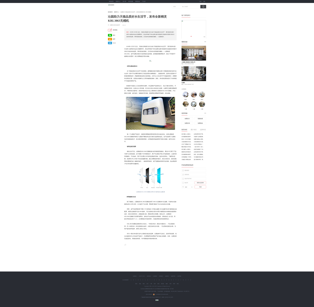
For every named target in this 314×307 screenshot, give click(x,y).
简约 (194, 99)
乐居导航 (179, 276)
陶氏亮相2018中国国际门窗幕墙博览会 (187, 146)
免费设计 (187, 118)
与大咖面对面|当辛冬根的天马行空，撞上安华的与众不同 (199, 157)
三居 (202, 109)
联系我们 (161, 276)
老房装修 (184, 113)
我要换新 (200, 118)
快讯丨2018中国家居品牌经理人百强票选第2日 (187, 139)
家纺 (178, 283)
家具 (136, 283)
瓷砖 (144, 283)
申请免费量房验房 (187, 165)
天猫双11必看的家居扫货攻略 (199, 136)
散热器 (162, 283)
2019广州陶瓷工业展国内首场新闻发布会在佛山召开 (187, 144)
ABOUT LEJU (142, 276)
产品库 (144, 1)
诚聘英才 (167, 276)
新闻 (174, 6)
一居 (185, 109)
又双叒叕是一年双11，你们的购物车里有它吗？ (187, 157)
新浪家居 (110, 12)
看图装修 (137, 1)
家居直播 (130, 1)
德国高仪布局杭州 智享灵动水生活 (187, 152)
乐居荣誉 (155, 276)
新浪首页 (149, 276)
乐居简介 (135, 276)
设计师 (124, 1)
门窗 (151, 283)
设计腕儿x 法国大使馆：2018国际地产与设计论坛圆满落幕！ (187, 134)
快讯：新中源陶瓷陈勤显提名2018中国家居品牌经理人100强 (199, 154)
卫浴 (147, 283)
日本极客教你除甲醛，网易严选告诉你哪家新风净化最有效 (187, 136)
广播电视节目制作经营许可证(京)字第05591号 (151, 297)
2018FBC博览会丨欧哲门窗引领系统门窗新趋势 (199, 144)
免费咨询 (187, 123)
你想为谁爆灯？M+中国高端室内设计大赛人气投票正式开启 (199, 149)
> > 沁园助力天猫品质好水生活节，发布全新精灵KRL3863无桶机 (129, 12)
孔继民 (183, 82)
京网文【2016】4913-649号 (167, 297)
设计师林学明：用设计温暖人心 (199, 159)
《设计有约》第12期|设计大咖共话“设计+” (199, 146)
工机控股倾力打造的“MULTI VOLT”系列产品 (187, 141)
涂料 (155, 283)
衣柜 (170, 283)
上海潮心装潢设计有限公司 (188, 62)
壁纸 (158, 283)
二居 (194, 109)
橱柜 (167, 283)
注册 (204, 1)
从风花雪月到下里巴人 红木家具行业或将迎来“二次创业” (199, 134)
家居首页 (111, 1)
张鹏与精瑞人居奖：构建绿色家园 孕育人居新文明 (199, 139)
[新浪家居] (114, 5)
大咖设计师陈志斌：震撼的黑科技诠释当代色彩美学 (187, 159)
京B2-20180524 (149, 294)
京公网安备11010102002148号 (161, 294)
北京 (136, 46)
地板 (140, 283)
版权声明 (173, 276)
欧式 (202, 99)
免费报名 (200, 123)
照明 (174, 283)
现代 (185, 99)
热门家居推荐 (125, 280)
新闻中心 (118, 1)
